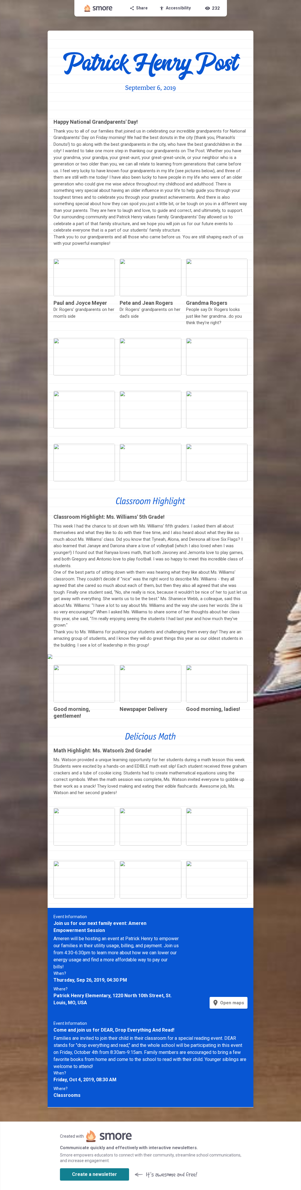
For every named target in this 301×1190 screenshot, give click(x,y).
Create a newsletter (94, 1174)
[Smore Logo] (98, 8)
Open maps (228, 1002)
